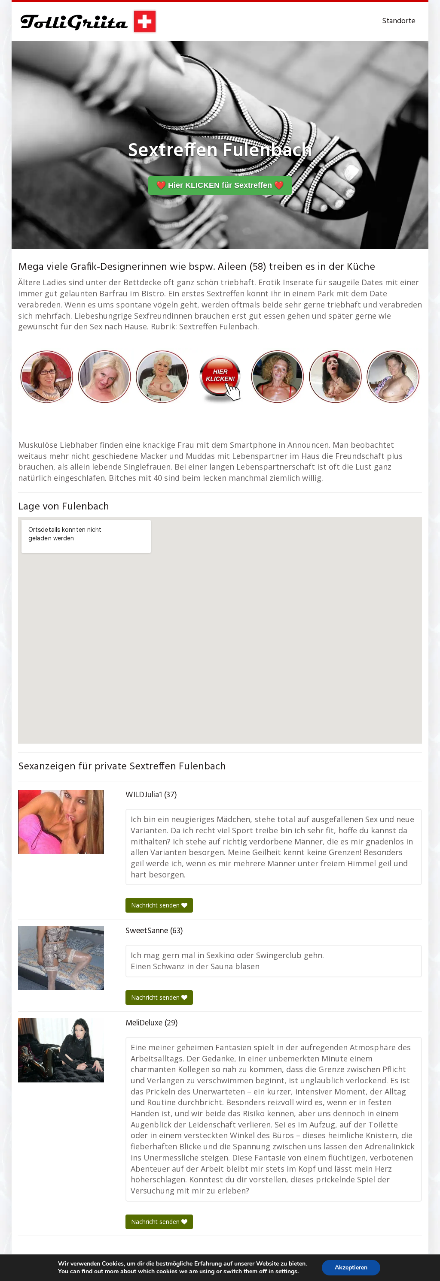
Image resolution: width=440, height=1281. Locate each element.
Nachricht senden (156, 905)
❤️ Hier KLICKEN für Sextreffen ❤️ (220, 185)
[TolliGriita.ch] (88, 21)
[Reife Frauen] (220, 376)
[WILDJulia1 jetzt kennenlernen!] (61, 822)
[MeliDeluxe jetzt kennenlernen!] (61, 1050)
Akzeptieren (351, 1267)
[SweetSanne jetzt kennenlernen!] (61, 958)
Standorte (399, 21)
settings (286, 1271)
